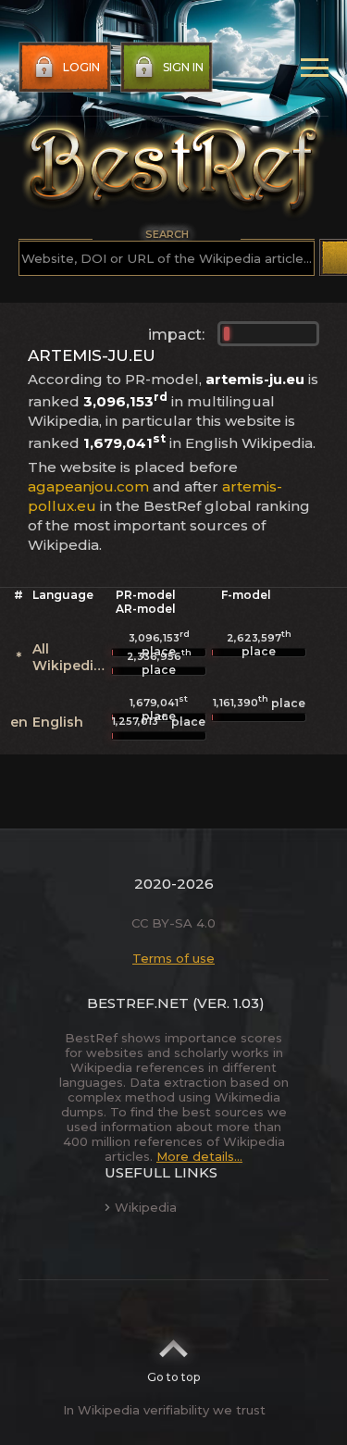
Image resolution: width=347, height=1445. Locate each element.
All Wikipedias (70, 657)
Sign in (183, 67)
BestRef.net (138, 1003)
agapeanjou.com (88, 486)
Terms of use (173, 958)
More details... (199, 1156)
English (57, 722)
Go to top (173, 1377)
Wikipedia (146, 1207)
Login (81, 67)
